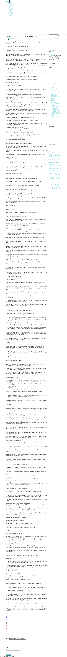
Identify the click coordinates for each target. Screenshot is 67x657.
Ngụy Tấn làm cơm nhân (9, 632)
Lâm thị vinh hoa (53, 81)
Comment (7, 647)
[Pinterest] (26, 620)
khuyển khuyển (54, 156)
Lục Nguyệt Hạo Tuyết (54, 164)
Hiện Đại (10, 7)
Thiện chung (52, 98)
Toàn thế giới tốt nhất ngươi (55, 102)
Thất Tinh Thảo (58, 173)
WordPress (10, 656)
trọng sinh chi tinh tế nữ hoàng (54, 179)
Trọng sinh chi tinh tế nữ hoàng (55, 111)
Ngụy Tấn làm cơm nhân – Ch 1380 (55, 141)
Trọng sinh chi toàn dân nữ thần (55, 112)
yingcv (10, 38)
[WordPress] (26, 615)
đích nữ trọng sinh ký (56, 188)
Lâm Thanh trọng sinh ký (54, 80)
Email (6, 651)
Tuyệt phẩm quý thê (53, 120)
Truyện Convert (10, 13)
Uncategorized (53, 121)
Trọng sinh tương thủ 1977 (54, 118)
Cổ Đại (10, 4)
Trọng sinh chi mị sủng (54, 109)
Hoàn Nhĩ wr (51, 154)
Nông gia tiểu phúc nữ (54, 88)
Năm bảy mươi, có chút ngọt (55, 86)
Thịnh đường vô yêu (53, 100)
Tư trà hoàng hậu (53, 119)
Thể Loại (9, 3)
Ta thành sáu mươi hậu (54, 95)
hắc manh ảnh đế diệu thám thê (53, 155)
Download (9, 16)
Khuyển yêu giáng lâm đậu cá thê (55, 76)
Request (9, 17)
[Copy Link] (26, 623)
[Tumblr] (26, 621)
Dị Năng (10, 5)
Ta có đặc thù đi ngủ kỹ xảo (54, 94)
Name (6, 649)
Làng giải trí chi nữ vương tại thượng (56, 82)
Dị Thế (10, 6)
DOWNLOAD (52, 52)
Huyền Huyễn (11, 8)
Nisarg (16, 656)
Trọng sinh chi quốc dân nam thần (55, 110)
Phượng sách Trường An (54, 90)
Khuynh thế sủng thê (54, 77)
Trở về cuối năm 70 (53, 105)
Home (11, 0)
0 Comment (13, 38)
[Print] (26, 626)
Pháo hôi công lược (53, 89)
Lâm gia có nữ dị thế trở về (54, 79)
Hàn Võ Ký (59, 154)
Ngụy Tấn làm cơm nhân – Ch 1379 (55, 142)
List (10, 2)
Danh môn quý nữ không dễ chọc (55, 72)
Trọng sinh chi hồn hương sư (55, 108)
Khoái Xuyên (11, 9)
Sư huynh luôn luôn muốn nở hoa (55, 92)
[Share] (26, 629)
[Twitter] (26, 618)
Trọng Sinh (11, 10)
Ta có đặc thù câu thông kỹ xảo (55, 93)
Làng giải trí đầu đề (53, 83)
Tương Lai (10, 11)
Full (9, 14)
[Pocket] (26, 628)
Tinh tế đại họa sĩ (53, 101)
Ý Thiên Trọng (50, 187)
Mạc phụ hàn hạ (53, 85)
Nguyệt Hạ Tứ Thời (56, 165)
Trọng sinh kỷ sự (53, 115)
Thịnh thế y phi (53, 99)
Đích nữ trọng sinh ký (54, 122)
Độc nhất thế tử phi (53, 123)
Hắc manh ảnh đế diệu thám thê (55, 73)
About (11, 1)
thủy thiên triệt (57, 174)
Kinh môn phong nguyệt (54, 78)
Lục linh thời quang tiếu (54, 84)
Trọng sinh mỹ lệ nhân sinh (54, 116)
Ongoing (10, 15)
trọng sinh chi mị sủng (55, 177)
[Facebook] (26, 617)
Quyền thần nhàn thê (54, 91)
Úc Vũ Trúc (35, 632)
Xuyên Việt (10, 12)
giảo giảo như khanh (56, 153)
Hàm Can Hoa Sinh (55, 154)
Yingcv (7, 1)
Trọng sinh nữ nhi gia (53, 117)
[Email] (26, 625)
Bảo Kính (50, 153)
